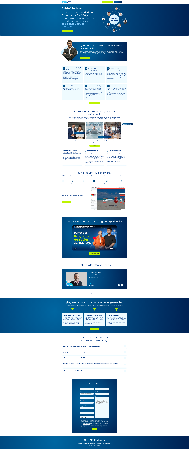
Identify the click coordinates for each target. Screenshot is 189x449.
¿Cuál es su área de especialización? (102, 396)
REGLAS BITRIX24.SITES (100, 443)
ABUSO (95, 443)
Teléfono (97, 391)
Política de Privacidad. (86, 424)
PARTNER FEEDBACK (108, 443)
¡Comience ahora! (66, 201)
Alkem (90, 283)
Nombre (81, 386)
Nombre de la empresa (84, 396)
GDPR (88, 443)
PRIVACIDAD (85, 443)
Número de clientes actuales (85, 410)
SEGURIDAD (92, 443)
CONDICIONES (80, 443)
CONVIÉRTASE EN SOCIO (67, 31)
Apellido (97, 386)
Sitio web (82, 400)
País (81, 415)
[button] (125, 2)
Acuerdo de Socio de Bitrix (98, 420)
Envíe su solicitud (85, 58)
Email (81, 391)
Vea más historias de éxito (94, 293)
